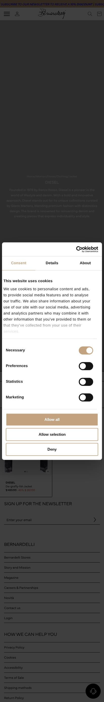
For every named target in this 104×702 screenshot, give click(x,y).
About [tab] (85, 263)
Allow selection (52, 434)
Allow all (52, 419)
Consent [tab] (19, 263)
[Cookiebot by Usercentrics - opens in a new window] (76, 249)
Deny (52, 449)
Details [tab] (52, 263)
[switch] (86, 366)
